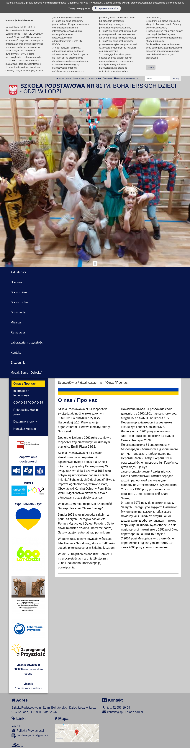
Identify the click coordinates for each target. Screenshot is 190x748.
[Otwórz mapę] (77, 733)
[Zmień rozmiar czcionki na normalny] (96, 78)
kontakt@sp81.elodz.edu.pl (124, 712)
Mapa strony (80, 78)
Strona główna (64, 78)
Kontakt (16, 352)
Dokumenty (18, 312)
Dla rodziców (19, 302)
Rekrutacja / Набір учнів (25, 412)
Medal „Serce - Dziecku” (26, 372)
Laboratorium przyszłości (27, 342)
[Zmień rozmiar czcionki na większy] (98, 78)
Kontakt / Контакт (24, 428)
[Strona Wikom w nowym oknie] (17, 745)
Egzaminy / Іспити (25, 421)
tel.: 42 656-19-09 (118, 707)
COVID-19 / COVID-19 (28, 402)
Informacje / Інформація (21, 393)
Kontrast (108, 78)
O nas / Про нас (24, 383)
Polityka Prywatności (30, 730)
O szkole (16, 282)
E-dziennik (18, 362)
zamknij (151, 67)
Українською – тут (92, 382)
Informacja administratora (127, 78)
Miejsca (16, 322)
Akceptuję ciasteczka (106, 8)
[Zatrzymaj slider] (95, 263)
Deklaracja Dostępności (32, 735)
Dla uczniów (19, 292)
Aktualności (18, 272)
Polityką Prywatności (90, 2)
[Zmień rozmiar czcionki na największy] (100, 78)
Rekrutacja (18, 332)
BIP (18, 726)
